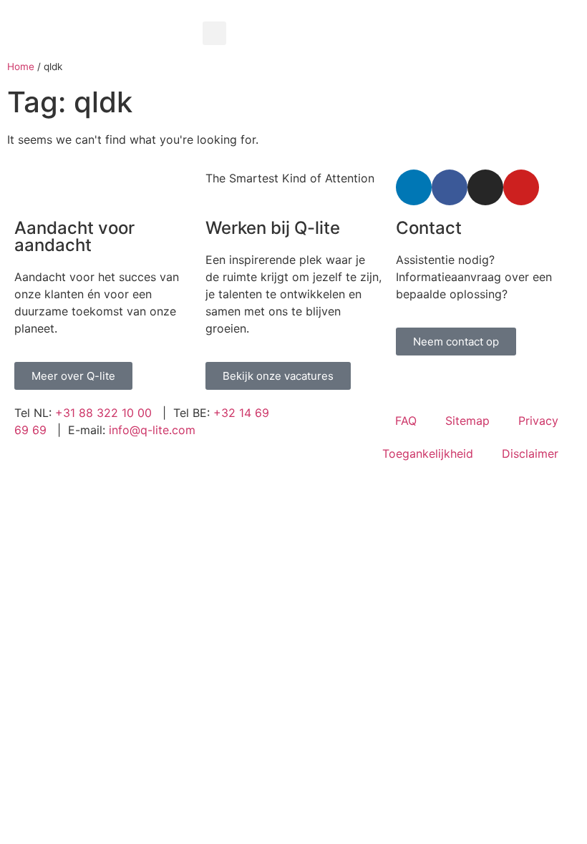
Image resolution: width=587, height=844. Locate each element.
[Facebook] (449, 187)
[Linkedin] (414, 187)
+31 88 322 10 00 (103, 413)
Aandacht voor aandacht (74, 236)
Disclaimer (530, 453)
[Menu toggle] (391, 14)
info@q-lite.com (152, 430)
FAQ (406, 420)
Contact (429, 227)
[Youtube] (521, 187)
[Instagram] (485, 187)
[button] (214, 33)
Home (20, 66)
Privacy (538, 420)
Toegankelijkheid (427, 453)
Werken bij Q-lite (272, 227)
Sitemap (467, 420)
